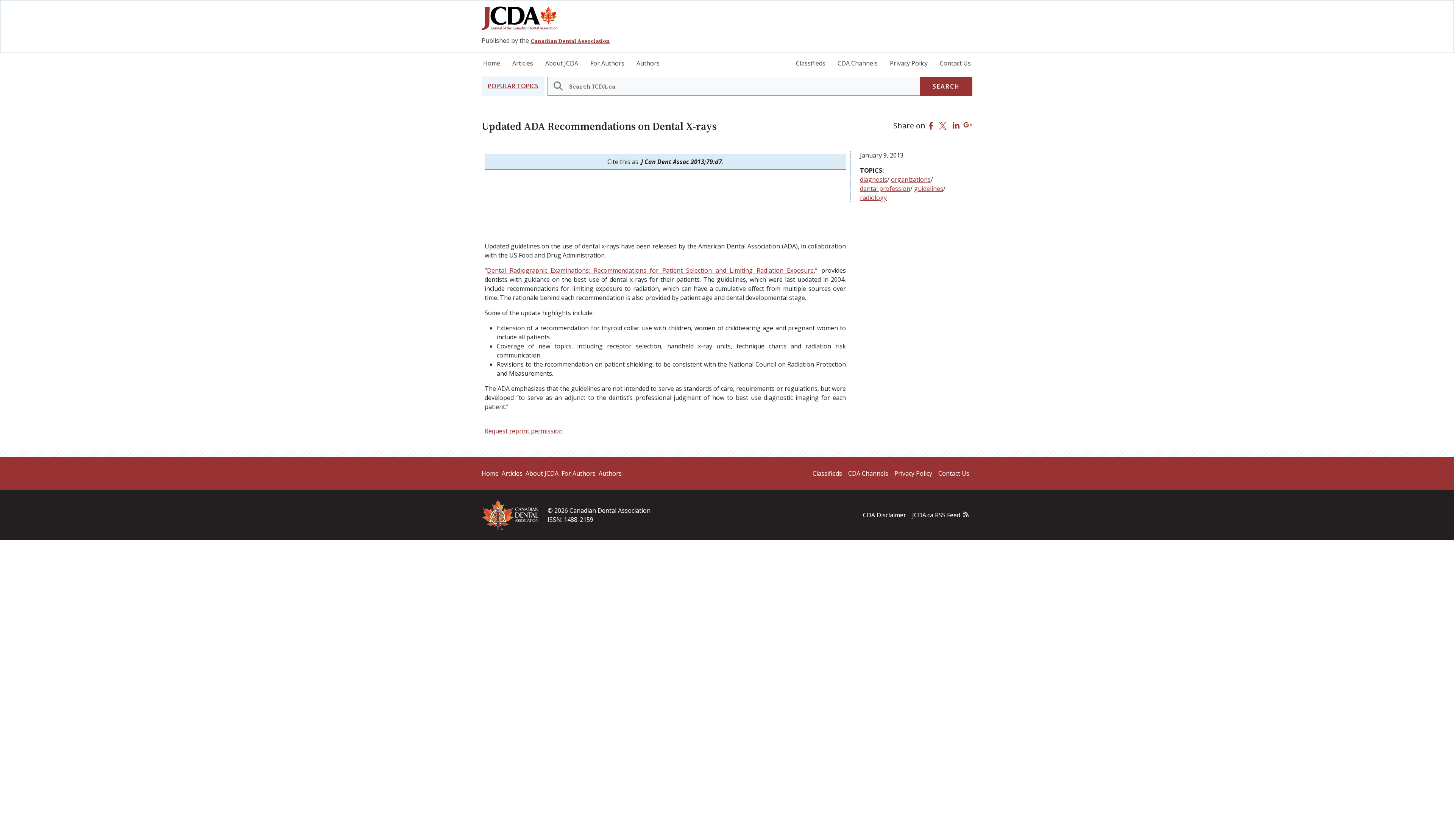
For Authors (607, 63)
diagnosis (873, 179)
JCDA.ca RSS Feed (936, 515)
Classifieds (810, 63)
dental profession (885, 188)
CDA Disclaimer (884, 515)
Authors (648, 63)
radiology (873, 198)
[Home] (522, 18)
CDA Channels (858, 63)
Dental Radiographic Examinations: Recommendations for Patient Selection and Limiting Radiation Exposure (650, 270)
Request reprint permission (524, 431)
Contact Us (955, 63)
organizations (911, 179)
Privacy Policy (909, 63)
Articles (522, 63)
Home (491, 63)
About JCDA (561, 63)
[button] (513, 86)
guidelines (928, 188)
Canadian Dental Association (570, 41)
